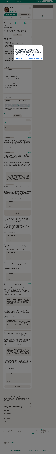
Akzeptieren (39, 58)
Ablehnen (32, 58)
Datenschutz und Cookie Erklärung (31, 55)
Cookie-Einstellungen (18, 58)
